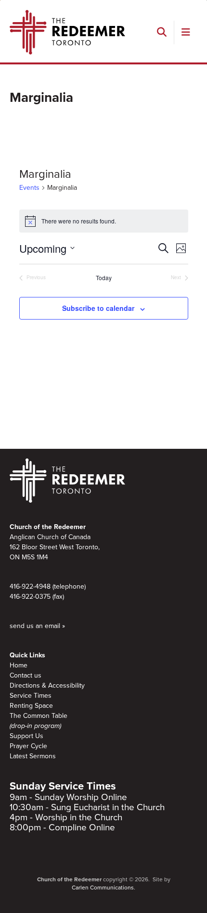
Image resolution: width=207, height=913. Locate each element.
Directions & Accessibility (47, 685)
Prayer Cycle (28, 746)
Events (29, 188)
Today (104, 278)
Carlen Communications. (103, 887)
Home (18, 665)
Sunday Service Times (63, 786)
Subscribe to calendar (98, 308)
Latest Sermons (33, 756)
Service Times (31, 695)
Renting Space (31, 706)
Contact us (25, 675)
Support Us (26, 736)
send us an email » (37, 626)
